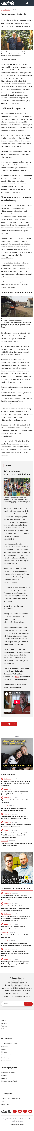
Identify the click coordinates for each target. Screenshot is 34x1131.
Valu (2, 1101)
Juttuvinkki (4, 1046)
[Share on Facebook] (4, 724)
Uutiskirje (4, 1026)
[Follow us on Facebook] (15, 1111)
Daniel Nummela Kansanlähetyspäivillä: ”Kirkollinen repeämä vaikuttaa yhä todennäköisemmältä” (14, 835)
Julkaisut (4, 1075)
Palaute (3, 1049)
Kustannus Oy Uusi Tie (8, 1072)
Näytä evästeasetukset (17, 1125)
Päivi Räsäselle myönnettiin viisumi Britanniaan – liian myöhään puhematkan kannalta (15, 953)
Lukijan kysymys (6, 1061)
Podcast (3, 1029)
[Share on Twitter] (9, 724)
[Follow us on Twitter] (20, 1111)
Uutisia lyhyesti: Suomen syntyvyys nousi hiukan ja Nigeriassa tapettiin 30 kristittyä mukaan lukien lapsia (15, 964)
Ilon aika (4, 1023)
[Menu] (31, 2)
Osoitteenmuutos (6, 1055)
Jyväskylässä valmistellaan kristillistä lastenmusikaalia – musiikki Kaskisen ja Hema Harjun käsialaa (16, 898)
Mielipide (4, 1052)
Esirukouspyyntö (6, 1058)
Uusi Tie (4, 1020)
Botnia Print (5, 1104)
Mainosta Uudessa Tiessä (9, 1081)
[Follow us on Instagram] (25, 1111)
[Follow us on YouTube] (30, 1111)
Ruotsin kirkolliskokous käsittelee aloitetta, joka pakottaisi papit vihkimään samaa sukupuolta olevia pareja (15, 918)
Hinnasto (4, 1078)
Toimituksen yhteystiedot (9, 1043)
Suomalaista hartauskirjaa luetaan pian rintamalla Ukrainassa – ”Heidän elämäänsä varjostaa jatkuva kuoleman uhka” (15, 908)
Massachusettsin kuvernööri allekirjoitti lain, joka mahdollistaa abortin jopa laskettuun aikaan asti (16, 783)
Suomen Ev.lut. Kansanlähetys (10, 1098)
